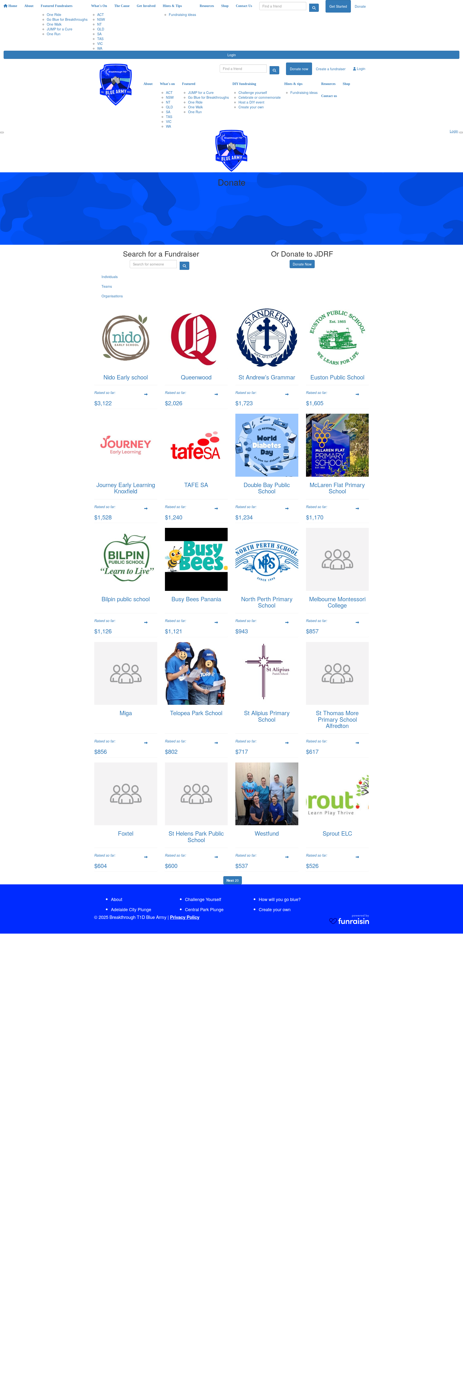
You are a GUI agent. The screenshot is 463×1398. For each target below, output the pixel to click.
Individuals (110, 276)
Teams (107, 286)
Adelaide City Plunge (131, 909)
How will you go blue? (280, 899)
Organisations (112, 296)
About (116, 899)
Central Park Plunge (204, 909)
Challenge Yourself (203, 899)
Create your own (275, 909)
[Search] (314, 8)
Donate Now (302, 264)
